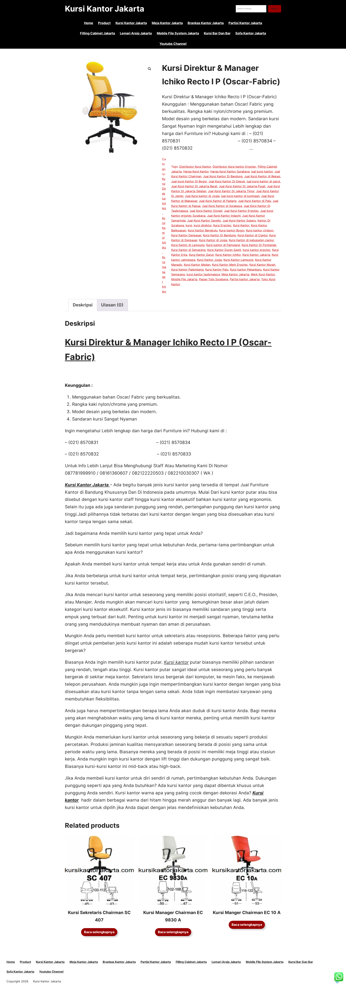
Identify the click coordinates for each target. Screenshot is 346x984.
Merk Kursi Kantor (263, 274)
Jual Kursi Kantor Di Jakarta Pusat (242, 186)
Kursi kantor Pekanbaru (245, 269)
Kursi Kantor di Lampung (188, 245)
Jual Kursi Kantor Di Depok (227, 181)
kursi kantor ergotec (256, 250)
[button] (149, 69)
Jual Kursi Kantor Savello (204, 220)
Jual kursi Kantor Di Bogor (189, 181)
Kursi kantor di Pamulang (223, 245)
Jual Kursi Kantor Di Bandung (223, 176)
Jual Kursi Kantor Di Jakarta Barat (194, 186)
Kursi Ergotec (222, 225)
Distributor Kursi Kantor (195, 166)
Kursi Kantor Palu (216, 269)
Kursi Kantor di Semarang (188, 250)
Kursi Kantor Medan (197, 264)
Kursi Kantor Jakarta (104, 9)
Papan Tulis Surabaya (213, 279)
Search (275, 9)
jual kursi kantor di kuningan (240, 196)
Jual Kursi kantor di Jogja (202, 196)
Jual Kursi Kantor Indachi (224, 215)
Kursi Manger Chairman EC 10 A (247, 912)
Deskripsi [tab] (83, 305)
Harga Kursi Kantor (196, 171)
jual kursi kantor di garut (263, 181)
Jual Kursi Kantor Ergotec (241, 211)
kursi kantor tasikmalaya (203, 274)
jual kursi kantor (262, 171)
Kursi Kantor (241, 225)
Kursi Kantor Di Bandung (219, 235)
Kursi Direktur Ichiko (164, 193)
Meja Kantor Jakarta (235, 274)
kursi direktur (203, 225)
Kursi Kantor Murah (262, 264)
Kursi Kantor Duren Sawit (224, 250)
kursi (189, 225)
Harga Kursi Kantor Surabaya (230, 171)
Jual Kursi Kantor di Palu (254, 201)
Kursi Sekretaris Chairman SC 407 (99, 916)
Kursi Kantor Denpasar (186, 235)
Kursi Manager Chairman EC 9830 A (173, 916)
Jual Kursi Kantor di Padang (217, 201)
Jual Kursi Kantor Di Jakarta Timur (231, 191)
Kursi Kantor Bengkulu (203, 230)
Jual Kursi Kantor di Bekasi (262, 176)
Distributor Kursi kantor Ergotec (234, 166)
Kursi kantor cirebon (259, 230)
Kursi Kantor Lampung (238, 260)
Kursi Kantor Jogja (209, 260)
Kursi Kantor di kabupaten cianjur (251, 240)
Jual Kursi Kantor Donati (206, 211)
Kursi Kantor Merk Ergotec (230, 264)
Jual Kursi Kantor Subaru (239, 220)
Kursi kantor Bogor (231, 230)
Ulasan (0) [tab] (112, 305)
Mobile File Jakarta (184, 279)
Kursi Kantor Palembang (187, 269)
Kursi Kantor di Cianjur (253, 235)
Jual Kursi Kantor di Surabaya (222, 206)
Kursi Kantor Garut (201, 254)
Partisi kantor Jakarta (245, 279)
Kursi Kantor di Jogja (213, 240)
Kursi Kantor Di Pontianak (259, 245)
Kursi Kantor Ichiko (164, 232)
